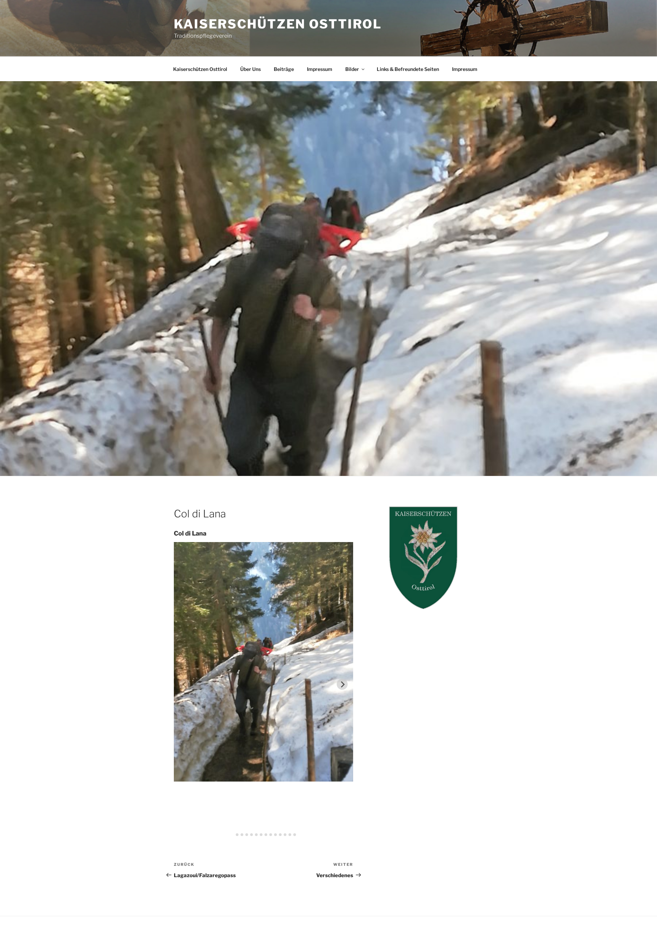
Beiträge (284, 69)
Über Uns (250, 69)
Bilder (352, 69)
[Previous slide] (184, 684)
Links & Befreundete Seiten (408, 69)
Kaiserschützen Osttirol (278, 24)
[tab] (232, 835)
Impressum (319, 69)
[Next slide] (342, 684)
